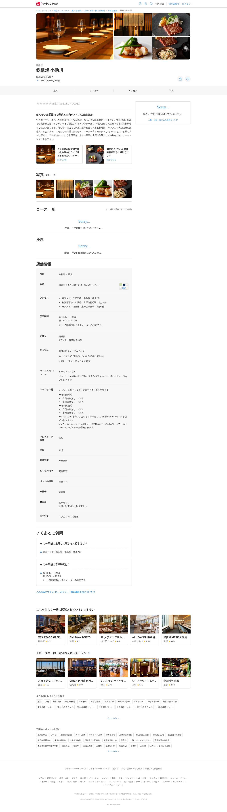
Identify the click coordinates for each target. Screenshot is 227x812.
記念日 (83, 778)
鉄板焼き (164, 778)
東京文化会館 (158, 735)
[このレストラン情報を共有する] (180, 79)
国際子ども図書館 (92, 740)
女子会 (41, 778)
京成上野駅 (87, 746)
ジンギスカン (115, 781)
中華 (120, 778)
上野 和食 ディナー (124, 707)
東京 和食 (57, 701)
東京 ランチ (109, 701)
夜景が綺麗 (51, 778)
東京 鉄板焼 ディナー (86, 707)
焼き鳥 (157, 781)
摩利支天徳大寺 (110, 740)
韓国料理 (166, 781)
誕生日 (74, 778)
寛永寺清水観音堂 (162, 740)
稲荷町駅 (123, 746)
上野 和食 (83, 701)
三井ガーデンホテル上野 (160, 746)
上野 (47, 701)
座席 (55, 90)
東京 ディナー (124, 701)
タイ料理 (43, 781)
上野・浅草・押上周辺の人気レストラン (61, 653)
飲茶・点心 (72, 781)
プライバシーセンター (98, 768)
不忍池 (123, 740)
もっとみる (112, 718)
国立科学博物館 (44, 740)
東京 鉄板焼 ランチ (65, 707)
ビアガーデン (178, 781)
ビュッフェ (130, 778)
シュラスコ (101, 781)
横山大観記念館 (142, 735)
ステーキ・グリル (178, 778)
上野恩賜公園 (66, 735)
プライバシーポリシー (74, 768)
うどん (61, 781)
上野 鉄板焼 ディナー (165, 707)
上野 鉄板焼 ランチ (144, 707)
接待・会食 (64, 778)
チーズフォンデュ (143, 781)
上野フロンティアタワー (140, 740)
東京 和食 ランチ (170, 701)
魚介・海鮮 (128, 781)
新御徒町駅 (110, 746)
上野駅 (99, 746)
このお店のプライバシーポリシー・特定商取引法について (64, 592)
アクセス (132, 90)
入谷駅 (143, 746)
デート (120, 785)
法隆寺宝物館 (75, 740)
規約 (114, 768)
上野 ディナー (153, 701)
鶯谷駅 (133, 746)
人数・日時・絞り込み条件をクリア (163, 120)
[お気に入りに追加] (188, 79)
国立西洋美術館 (174, 735)
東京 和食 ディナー (45, 707)
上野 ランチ (138, 701)
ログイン (186, 3)
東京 (39, 701)
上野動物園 (42, 735)
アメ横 (54, 735)
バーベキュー (109, 785)
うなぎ (53, 781)
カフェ (91, 781)
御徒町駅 (65, 746)
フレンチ (105, 778)
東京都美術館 (60, 740)
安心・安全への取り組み (132, 768)
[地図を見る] (123, 286)
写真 (171, 90)
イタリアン (93, 778)
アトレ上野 (80, 735)
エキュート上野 (95, 735)
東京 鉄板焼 (70, 701)
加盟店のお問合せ (152, 768)
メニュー (94, 90)
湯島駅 (76, 746)
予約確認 (159, 3)
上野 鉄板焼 (95, 701)
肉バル (82, 781)
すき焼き (153, 778)
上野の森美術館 (125, 735)
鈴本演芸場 (110, 735)
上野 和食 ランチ (106, 707)
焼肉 (145, 778)
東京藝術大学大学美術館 (48, 746)
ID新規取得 (174, 3)
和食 (114, 778)
